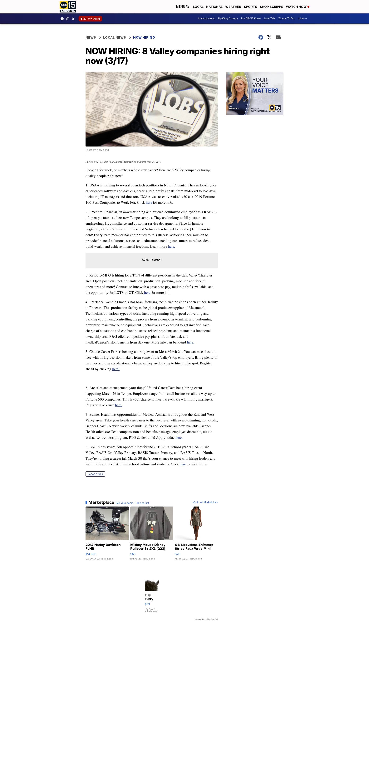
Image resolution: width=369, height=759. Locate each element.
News (91, 37)
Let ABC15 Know (251, 19)
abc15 (63, 18)
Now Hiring (144, 37)
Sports (250, 7)
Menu (181, 6)
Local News (114, 37)
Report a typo (95, 474)
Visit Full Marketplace (205, 502)
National (214, 7)
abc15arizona (68, 18)
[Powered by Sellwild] (212, 619)
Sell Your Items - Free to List (132, 503)
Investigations (206, 19)
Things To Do (286, 19)
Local (198, 7)
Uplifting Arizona (228, 19)
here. (171, 246)
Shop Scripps (271, 7)
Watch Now (297, 7)
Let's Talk (269, 19)
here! (116, 368)
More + (302, 19)
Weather (233, 7)
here (149, 202)
